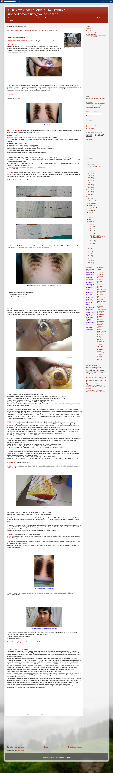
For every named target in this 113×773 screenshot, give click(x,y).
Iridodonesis (89, 372)
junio (90, 214)
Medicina (99, 316)
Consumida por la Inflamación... (94, 390)
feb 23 (92, 226)
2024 (89, 178)
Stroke (99, 351)
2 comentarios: (35, 714)
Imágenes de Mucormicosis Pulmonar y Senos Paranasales (94, 368)
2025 (89, 175)
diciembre (92, 201)
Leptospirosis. (89, 28)
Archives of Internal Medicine (100, 286)
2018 (89, 192)
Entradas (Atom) (19, 750)
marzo (91, 221)
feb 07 (92, 240)
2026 (89, 173)
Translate (98, 167)
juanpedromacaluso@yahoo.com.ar (96, 98)
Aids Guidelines (101, 273)
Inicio (46, 747)
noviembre (92, 203)
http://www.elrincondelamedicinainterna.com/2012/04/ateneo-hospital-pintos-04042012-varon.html (36, 664)
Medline (99, 317)
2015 (89, 199)
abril (90, 219)
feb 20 (92, 228)
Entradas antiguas (75, 747)
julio (90, 212)
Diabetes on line (101, 297)
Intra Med (100, 306)
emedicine (100, 299)
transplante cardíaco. (91, 36)
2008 (89, 263)
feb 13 (92, 233)
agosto (91, 210)
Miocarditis (89, 30)
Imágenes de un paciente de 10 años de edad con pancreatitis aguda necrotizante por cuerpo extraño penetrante (96, 378)
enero (91, 246)
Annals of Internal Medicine (100, 281)
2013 (89, 251)
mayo (90, 217)
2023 (89, 180)
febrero (91, 224)
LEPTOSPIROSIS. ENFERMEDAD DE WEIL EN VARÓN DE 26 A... (97, 236)
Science (99, 344)
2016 (89, 196)
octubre (91, 205)
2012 (89, 253)
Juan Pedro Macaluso (93, 126)
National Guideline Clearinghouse (101, 326)
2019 (89, 189)
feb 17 (92, 230)
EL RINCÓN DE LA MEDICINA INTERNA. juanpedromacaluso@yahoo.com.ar (37, 12)
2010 (89, 258)
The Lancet (100, 353)
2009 (89, 260)
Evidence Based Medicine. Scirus (101, 303)
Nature (99, 329)
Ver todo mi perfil (90, 128)
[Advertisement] (44, 731)
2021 (89, 185)
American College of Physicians (100, 276)
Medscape (100, 319)
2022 (89, 182)
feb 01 (92, 243)
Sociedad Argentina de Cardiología (101, 347)
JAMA (99, 308)
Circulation (100, 292)
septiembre (92, 208)
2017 (89, 194)
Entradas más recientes (16, 747)
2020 (89, 187)
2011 (89, 256)
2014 (89, 249)
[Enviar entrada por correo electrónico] (41, 714)
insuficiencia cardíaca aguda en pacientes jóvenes (94, 33)
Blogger (69, 757)
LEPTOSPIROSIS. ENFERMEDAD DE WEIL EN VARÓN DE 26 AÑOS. (32, 30)
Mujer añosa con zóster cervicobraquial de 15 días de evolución (94, 385)
